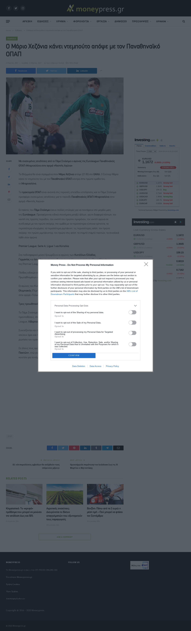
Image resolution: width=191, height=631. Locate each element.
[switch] (132, 312)
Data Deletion (78, 366)
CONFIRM (74, 355)
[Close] (147, 265)
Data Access (95, 366)
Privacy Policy (112, 366)
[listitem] (95, 305)
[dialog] (95, 315)
